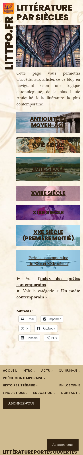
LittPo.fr (8, 43)
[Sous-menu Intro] (34, 371)
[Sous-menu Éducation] (54, 393)
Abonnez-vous (21, 403)
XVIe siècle (48, 145)
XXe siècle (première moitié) (48, 235)
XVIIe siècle (48, 169)
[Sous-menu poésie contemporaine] (45, 378)
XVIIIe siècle (48, 193)
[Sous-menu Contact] (79, 393)
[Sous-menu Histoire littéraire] (37, 385)
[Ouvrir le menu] (18, 19)
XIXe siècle (48, 212)
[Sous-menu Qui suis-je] (79, 371)
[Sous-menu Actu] (52, 371)
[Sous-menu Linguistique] (27, 393)
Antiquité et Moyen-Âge (48, 122)
